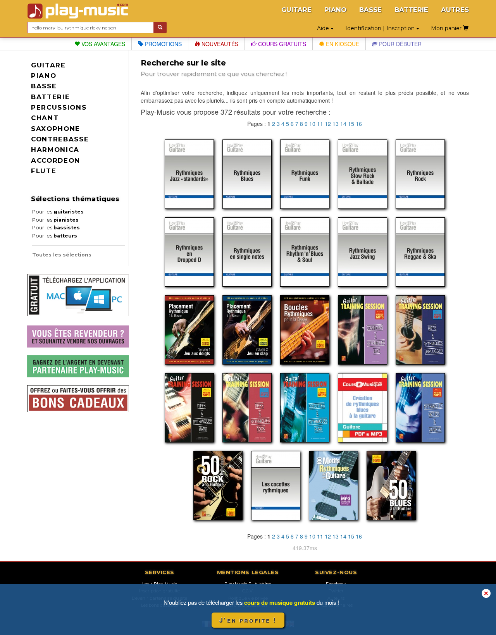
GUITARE (296, 10)
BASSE (370, 10)
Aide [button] (324, 28)
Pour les (58, 212)
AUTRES (455, 10)
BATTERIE (411, 10)
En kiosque (341, 44)
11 (320, 123)
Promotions (162, 44)
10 (312, 123)
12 (328, 123)
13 (335, 123)
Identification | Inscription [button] (380, 28)
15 (351, 123)
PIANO (335, 10)
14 (343, 123)
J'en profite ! (248, 620)
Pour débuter (399, 44)
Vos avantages (102, 44)
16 (359, 123)
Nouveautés (219, 44)
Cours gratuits (281, 44)
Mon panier (447, 28)
